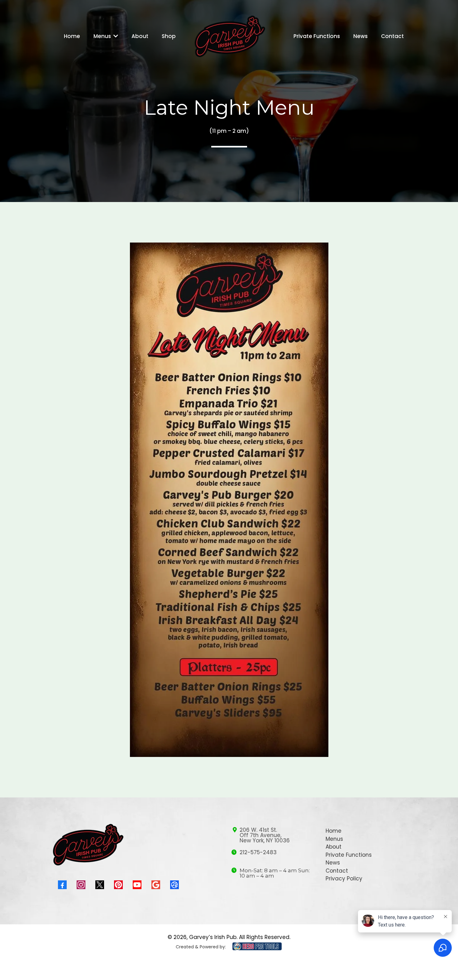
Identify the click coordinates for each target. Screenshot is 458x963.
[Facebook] (62, 885)
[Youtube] (137, 885)
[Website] (174, 885)
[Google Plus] (155, 885)
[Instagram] (81, 885)
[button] (115, 36)
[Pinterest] (118, 885)
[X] (99, 885)
